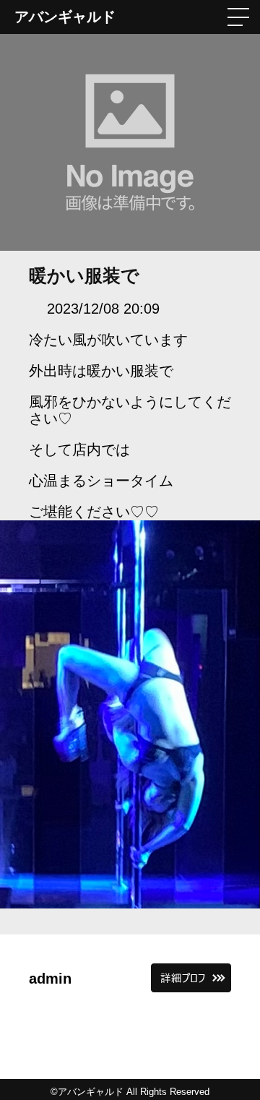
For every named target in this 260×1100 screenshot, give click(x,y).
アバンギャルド (65, 17)
